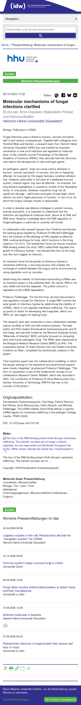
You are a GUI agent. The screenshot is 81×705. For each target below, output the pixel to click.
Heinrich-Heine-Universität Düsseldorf (32, 120)
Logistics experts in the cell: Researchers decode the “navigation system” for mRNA (37, 537)
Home (5, 45)
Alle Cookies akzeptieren (60, 699)
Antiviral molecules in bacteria (22, 615)
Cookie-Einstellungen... (17, 699)
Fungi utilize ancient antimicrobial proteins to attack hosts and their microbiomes (39, 589)
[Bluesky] (69, 96)
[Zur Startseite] (40, 10)
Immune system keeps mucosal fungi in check (33, 563)
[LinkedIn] (75, 96)
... (50, 461)
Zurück (9, 74)
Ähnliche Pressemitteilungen (40, 81)
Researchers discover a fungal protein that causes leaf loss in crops (38, 645)
